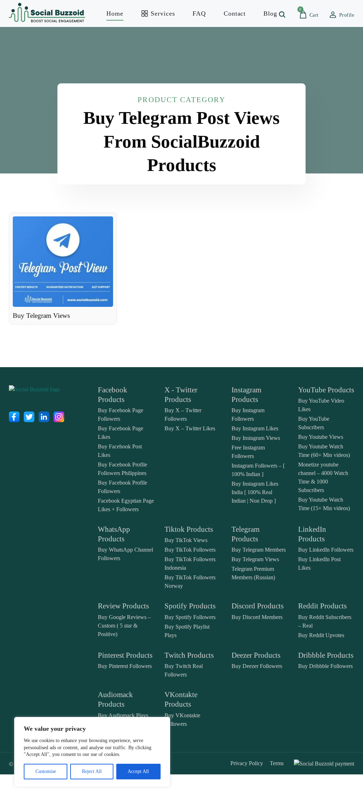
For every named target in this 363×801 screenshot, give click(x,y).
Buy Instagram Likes (254, 428)
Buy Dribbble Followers (325, 666)
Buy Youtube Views (320, 437)
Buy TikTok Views (185, 540)
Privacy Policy (246, 763)
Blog (270, 13)
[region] (92, 752)
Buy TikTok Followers (190, 550)
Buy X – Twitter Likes (189, 428)
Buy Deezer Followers (256, 666)
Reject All (92, 771)
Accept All (138, 771)
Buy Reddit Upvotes (321, 635)
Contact (235, 13)
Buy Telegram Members (258, 550)
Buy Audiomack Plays (123, 715)
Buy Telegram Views (255, 559)
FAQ (199, 13)
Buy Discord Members (257, 617)
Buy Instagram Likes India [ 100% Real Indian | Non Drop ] (254, 492)
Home (114, 13)
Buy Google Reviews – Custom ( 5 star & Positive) (124, 625)
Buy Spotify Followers (190, 617)
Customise (45, 771)
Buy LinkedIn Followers (325, 550)
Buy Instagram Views (255, 438)
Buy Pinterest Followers (125, 666)
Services (162, 13)
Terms (277, 763)
